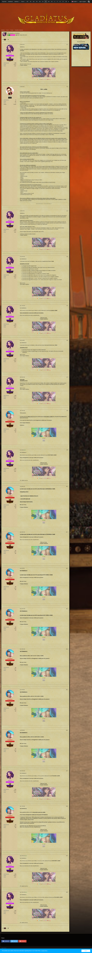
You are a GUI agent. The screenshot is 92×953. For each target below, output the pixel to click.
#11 (67, 532)
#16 (67, 730)
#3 (67, 210)
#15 (67, 689)
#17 (67, 770)
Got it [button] (86, 950)
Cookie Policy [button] (44, 950)
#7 (67, 377)
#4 (67, 256)
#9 (67, 450)
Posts (5, 65)
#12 (67, 568)
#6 (67, 340)
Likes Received (6, 62)
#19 (67, 855)
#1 (67, 44)
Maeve (18, 35)
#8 (67, 410)
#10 (67, 486)
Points (5, 64)
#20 (67, 892)
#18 (67, 806)
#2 (67, 86)
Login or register (82, 1)
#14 (67, 649)
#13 (67, 608)
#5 (67, 305)
